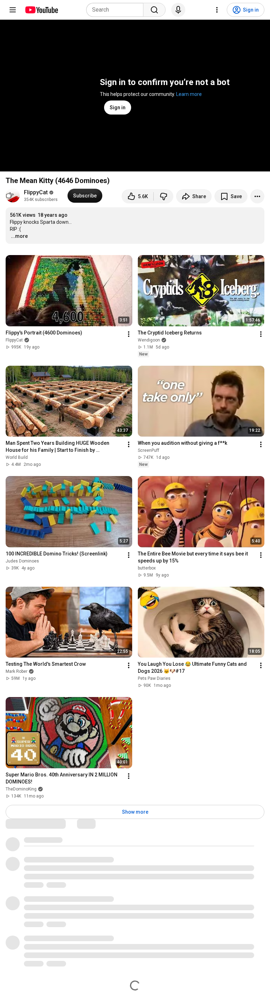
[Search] (154, 10)
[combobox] (117, 10)
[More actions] (257, 196)
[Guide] (12, 10)
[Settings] (217, 10)
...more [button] (19, 236)
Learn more (189, 94)
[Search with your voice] (178, 10)
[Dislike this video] (163, 196)
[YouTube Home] (41, 10)
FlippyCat (36, 192)
